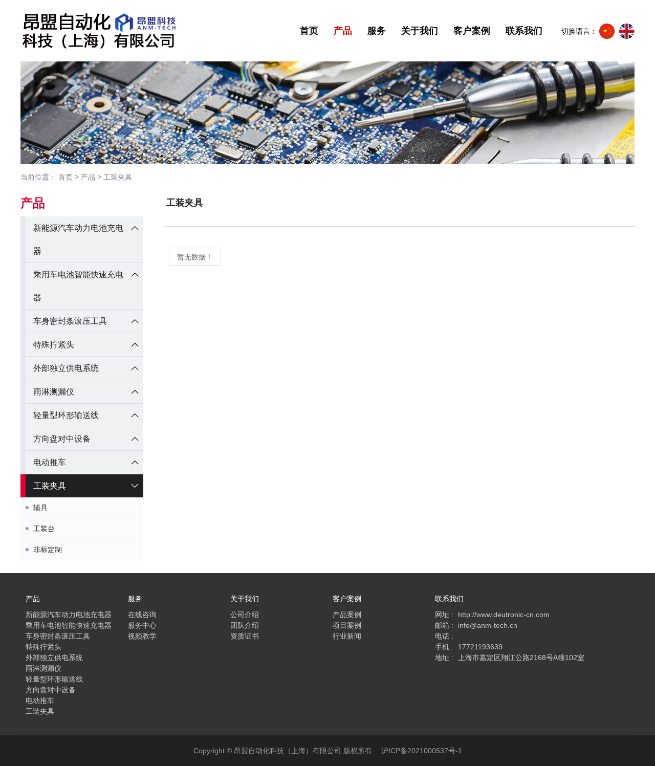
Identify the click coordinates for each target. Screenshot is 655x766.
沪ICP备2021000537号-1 (421, 751)
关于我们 (419, 31)
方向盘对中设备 (62, 438)
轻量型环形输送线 (66, 415)
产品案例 (347, 614)
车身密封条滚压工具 (70, 321)
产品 (343, 31)
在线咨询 (142, 614)
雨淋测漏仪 (53, 391)
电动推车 (49, 462)
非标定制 (47, 549)
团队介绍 (244, 625)
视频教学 (142, 636)
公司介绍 (244, 614)
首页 (309, 31)
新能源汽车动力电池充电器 (69, 614)
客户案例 (471, 31)
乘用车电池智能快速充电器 (69, 625)
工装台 (44, 528)
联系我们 (524, 31)
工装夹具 (117, 177)
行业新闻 (347, 636)
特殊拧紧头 (53, 344)
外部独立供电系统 (66, 368)
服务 (376, 31)
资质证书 (244, 636)
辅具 (40, 508)
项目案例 (347, 625)
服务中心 (142, 625)
